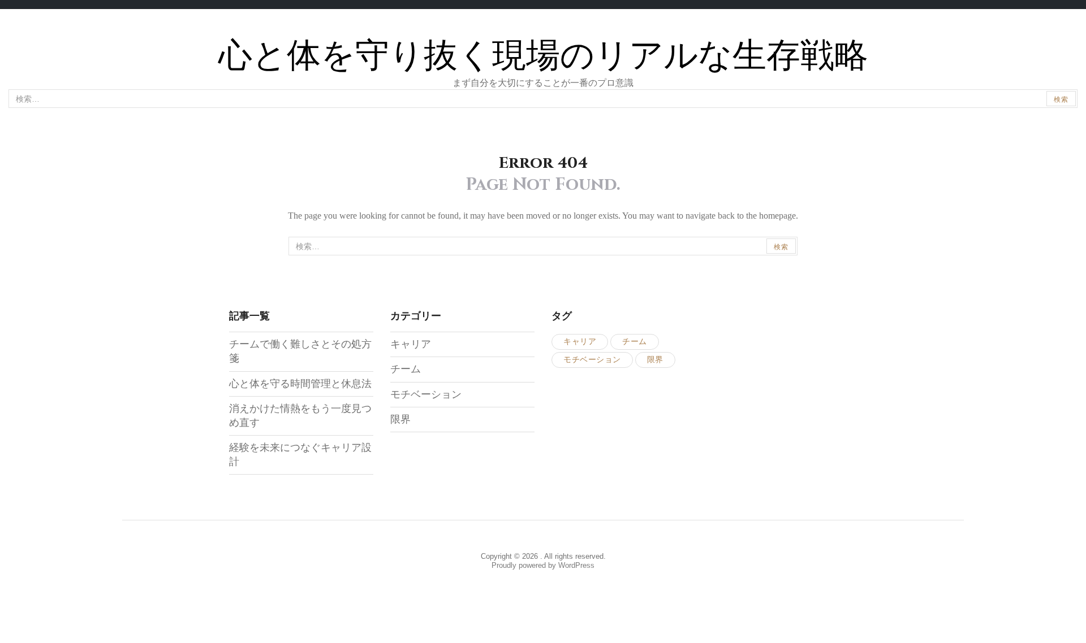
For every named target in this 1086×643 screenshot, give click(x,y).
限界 (400, 419)
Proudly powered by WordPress (543, 565)
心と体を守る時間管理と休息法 (300, 383)
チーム (405, 369)
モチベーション (426, 394)
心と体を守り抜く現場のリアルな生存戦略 (543, 56)
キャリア (410, 344)
